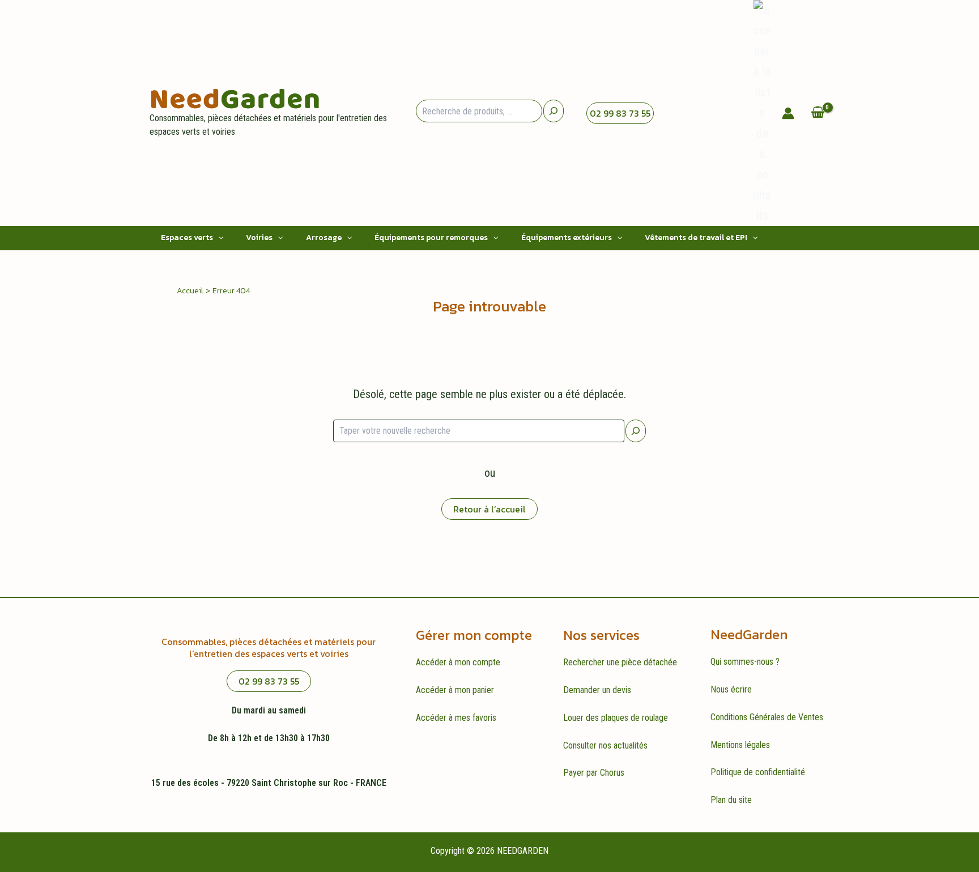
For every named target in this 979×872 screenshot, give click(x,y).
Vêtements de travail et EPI (696, 237)
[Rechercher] (635, 431)
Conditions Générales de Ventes (766, 717)
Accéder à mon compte (458, 662)
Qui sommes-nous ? (745, 661)
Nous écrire (731, 689)
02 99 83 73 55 (620, 113)
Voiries (259, 237)
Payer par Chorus (593, 772)
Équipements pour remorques (431, 237)
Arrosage (324, 237)
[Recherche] (553, 111)
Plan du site (731, 799)
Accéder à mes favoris (456, 717)
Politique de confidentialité (757, 772)
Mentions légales (740, 745)
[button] (218, 238)
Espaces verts (187, 237)
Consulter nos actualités (605, 745)
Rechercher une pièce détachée (620, 662)
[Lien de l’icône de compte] (788, 113)
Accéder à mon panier (455, 690)
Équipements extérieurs (566, 237)
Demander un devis (597, 690)
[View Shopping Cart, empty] (817, 112)
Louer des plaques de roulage (615, 717)
